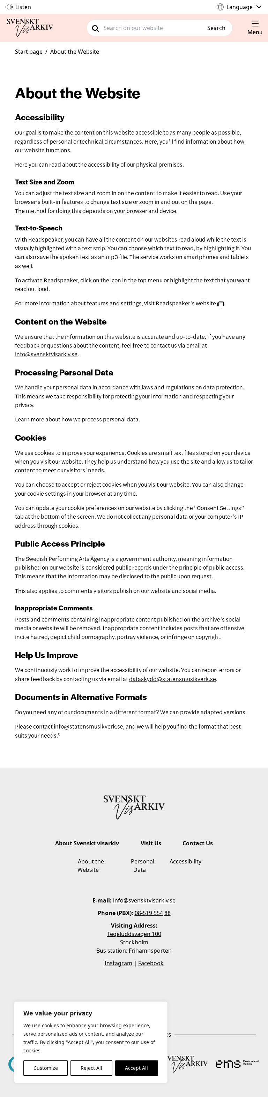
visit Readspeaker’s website (180, 303)
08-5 (140, 913)
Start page (29, 51)
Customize (46, 1068)
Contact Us (198, 843)
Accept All (136, 1068)
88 (167, 913)
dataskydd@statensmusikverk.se (172, 679)
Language (239, 7)
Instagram (118, 963)
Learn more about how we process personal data (77, 419)
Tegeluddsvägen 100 (134, 934)
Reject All (91, 1068)
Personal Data (142, 866)
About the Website (74, 51)
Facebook (151, 963)
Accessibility (185, 861)
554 (157, 913)
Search (216, 28)
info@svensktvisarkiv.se (46, 354)
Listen (23, 7)
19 (149, 913)
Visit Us (151, 843)
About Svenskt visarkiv (87, 843)
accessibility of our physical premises (135, 164)
